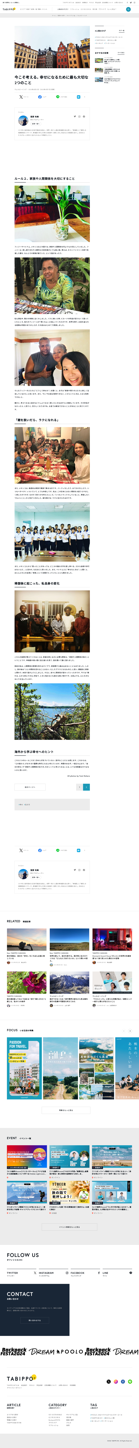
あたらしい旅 (112, 40)
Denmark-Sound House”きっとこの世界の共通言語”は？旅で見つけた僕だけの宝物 (111, 957)
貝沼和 (23, 1005)
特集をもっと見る (66, 1110)
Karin (65, 965)
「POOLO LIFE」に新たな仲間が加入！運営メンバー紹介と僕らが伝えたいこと (112, 1000)
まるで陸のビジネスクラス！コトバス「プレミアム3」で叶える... (112, 80)
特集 (39, 9)
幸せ (21, 805)
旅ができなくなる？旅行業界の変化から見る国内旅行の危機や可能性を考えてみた (69, 1000)
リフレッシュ (74, 9)
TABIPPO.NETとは (68, 2)
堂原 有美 (34, 117)
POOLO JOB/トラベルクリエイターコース (109, 37)
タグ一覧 (121, 30)
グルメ (68, 1423)
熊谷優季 (109, 962)
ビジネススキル (86, 9)
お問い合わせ (118, 2)
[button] (130, 1031)
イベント (44, 9)
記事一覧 (34, 9)
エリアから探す (108, 58)
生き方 (27, 805)
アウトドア (102, 9)
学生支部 (98, 2)
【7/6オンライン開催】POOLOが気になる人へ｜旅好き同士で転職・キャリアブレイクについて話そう (26, 1208)
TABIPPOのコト (101, 40)
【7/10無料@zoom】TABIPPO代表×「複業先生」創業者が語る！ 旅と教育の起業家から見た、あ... (68, 1172)
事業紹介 (85, 2)
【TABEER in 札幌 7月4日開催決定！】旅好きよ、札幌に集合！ (69, 1208)
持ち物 (95, 9)
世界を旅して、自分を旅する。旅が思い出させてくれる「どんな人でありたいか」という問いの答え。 (69, 958)
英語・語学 (70, 1420)
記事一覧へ (36, 124)
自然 (68, 1425)
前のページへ (30, 787)
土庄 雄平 (67, 1005)
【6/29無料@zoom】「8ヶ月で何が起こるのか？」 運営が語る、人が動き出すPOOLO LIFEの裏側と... (111, 1208)
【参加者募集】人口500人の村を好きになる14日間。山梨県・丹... (112, 71)
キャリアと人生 (72, 1415)
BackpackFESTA (54, 1420)
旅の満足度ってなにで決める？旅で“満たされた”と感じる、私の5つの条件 (26, 1000)
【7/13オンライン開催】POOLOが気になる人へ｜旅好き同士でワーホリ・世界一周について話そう (111, 1172)
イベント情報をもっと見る (69, 1227)
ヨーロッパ (99, 43)
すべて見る (121, 53)
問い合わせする (35, 1320)
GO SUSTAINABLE (55, 1415)
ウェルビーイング (57, 996)
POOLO (91, 2)
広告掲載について (107, 2)
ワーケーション (110, 43)
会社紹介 (78, 2)
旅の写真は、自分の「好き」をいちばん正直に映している (26, 957)
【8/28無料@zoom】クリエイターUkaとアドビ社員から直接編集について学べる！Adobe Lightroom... (26, 1172)
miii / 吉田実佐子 (112, 1005)
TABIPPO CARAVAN (18, 953)
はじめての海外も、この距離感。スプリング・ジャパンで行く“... (112, 61)
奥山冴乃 (23, 962)
